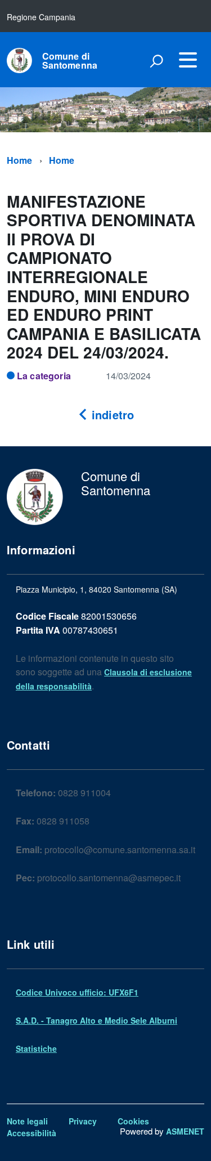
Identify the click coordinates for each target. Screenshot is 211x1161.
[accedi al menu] (188, 60)
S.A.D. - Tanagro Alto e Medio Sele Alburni (96, 1020)
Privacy (83, 1121)
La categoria (44, 375)
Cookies (133, 1121)
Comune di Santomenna (70, 61)
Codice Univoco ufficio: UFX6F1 (77, 992)
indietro (111, 414)
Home (20, 160)
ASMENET (185, 1131)
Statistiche (36, 1048)
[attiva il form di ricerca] (156, 61)
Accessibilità (31, 1132)
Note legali (27, 1121)
